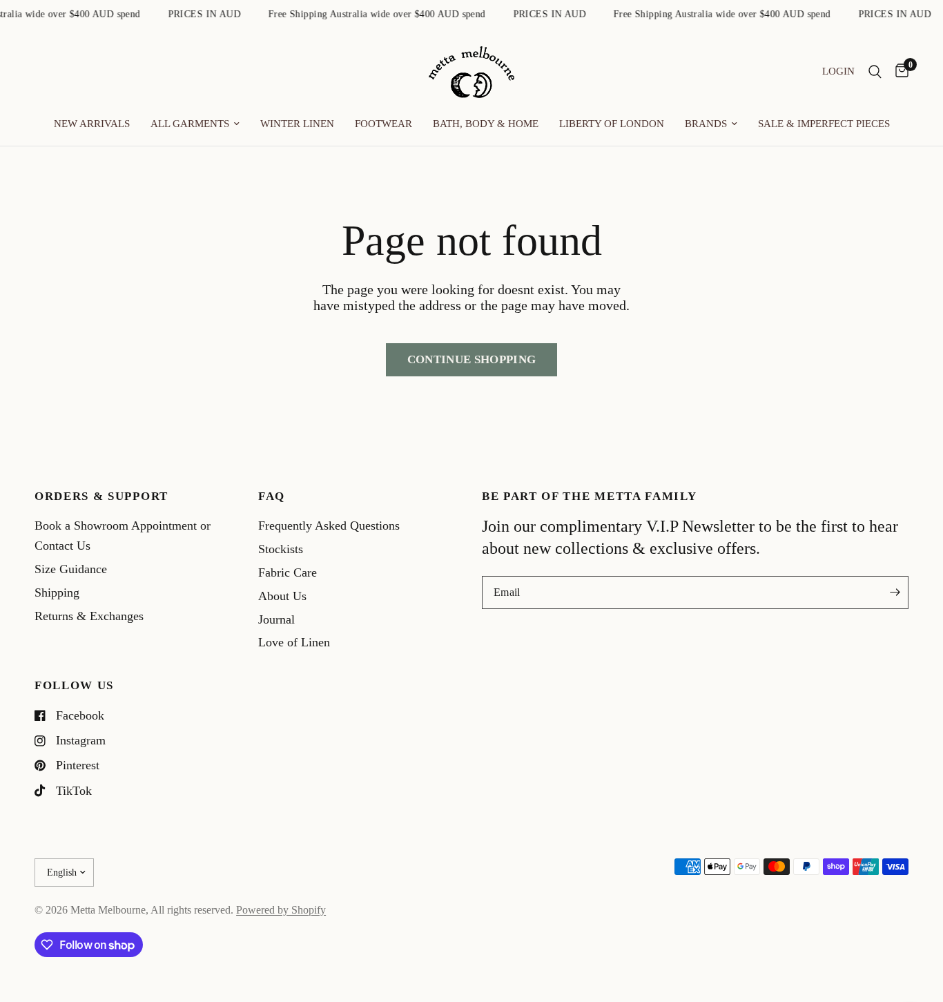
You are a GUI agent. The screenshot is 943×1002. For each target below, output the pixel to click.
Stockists (280, 549)
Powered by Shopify (281, 910)
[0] (898, 72)
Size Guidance (71, 569)
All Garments (189, 123)
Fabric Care (287, 572)
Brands (706, 123)
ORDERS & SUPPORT (101, 497)
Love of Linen (294, 642)
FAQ (271, 497)
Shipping (57, 592)
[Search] (875, 72)
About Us (282, 596)
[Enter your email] (894, 592)
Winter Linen (297, 123)
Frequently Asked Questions (329, 525)
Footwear (383, 123)
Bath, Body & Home (485, 123)
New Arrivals (92, 123)
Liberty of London (611, 123)
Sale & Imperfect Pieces (824, 123)
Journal (276, 619)
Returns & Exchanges (89, 616)
